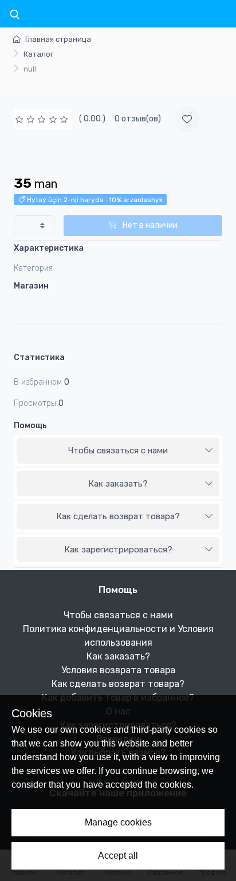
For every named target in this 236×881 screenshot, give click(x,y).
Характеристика (49, 248)
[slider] (43, 119)
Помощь (30, 425)
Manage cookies (118, 822)
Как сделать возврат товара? (118, 516)
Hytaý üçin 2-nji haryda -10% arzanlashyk (94, 200)
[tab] (118, 451)
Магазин (31, 286)
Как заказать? (118, 484)
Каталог (38, 54)
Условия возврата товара (118, 670)
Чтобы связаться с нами (118, 450)
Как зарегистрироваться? (118, 549)
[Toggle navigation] (14, 14)
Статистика (39, 357)
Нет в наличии (149, 225)
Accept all (118, 855)
